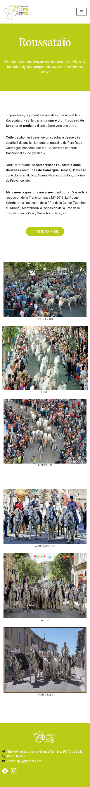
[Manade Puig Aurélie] (16, 11)
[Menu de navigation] (81, 11)
